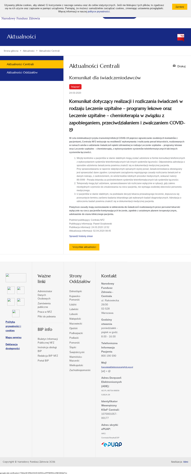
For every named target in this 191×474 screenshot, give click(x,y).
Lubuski (73, 314)
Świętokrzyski (76, 352)
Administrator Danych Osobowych (45, 295)
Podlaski (74, 337)
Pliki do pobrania (47, 316)
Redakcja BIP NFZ (48, 355)
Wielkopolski (76, 365)
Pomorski (74, 342)
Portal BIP (43, 360)
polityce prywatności (99, 11)
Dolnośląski (75, 291)
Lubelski (73, 309)
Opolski (73, 328)
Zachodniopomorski (79, 370)
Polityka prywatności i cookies (13, 326)
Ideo (185, 461)
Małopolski (75, 318)
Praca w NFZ (45, 311)
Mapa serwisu (13, 337)
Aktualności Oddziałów (22, 72)
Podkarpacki (76, 333)
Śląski (72, 347)
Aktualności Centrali (20, 64)
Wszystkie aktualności (84, 247)
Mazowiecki (75, 323)
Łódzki (72, 304)
